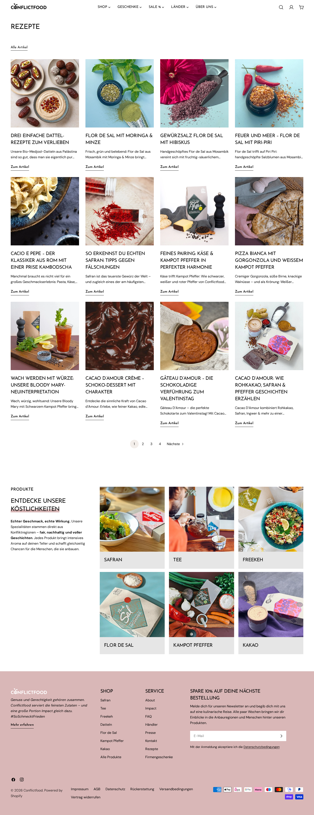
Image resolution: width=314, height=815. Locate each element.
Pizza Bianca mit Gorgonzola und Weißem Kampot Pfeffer (269, 260)
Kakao (105, 749)
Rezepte (151, 749)
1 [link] (134, 444)
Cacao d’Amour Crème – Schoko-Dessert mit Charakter (114, 385)
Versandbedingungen (176, 789)
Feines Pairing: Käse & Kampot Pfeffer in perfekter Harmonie (186, 260)
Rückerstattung (142, 789)
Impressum (79, 789)
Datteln (106, 724)
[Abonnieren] (281, 735)
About (150, 700)
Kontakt (151, 741)
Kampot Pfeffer (112, 741)
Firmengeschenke (159, 757)
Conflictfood (33, 790)
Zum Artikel (20, 167)
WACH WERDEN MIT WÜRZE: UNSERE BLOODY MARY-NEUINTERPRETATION (42, 385)
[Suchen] (281, 7)
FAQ (148, 716)
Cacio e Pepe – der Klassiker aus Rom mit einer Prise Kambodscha (41, 260)
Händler (151, 724)
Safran (105, 700)
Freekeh (106, 716)
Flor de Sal (108, 732)
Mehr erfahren (22, 725)
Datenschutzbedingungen (262, 747)
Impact (150, 708)
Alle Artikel (19, 47)
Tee (103, 708)
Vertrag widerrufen (85, 797)
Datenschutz (115, 789)
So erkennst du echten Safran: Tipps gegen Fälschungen (115, 260)
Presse (150, 732)
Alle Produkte (110, 757)
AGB (97, 789)
